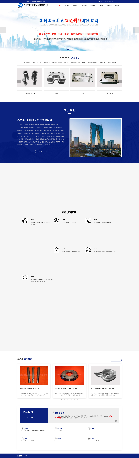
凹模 (34, 62)
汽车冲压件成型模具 (57, 62)
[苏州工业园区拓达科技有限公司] (33, 5)
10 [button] (74, 399)
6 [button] (68, 399)
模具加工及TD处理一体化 (43, 62)
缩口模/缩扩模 (27, 62)
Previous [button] (3, 30)
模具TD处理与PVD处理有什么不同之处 (102, 388)
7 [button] (70, 399)
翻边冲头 (66, 62)
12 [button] (77, 399)
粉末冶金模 (102, 62)
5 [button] (67, 399)
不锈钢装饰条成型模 (93, 62)
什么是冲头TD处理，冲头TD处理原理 (66, 388)
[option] (69, 30)
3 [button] (71, 49)
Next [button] (136, 30)
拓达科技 (26, 455)
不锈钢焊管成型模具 (112, 62)
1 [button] (68, 49)
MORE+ (40, 151)
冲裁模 (83, 62)
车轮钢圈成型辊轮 (75, 62)
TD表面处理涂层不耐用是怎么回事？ (30, 388)
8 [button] (71, 399)
